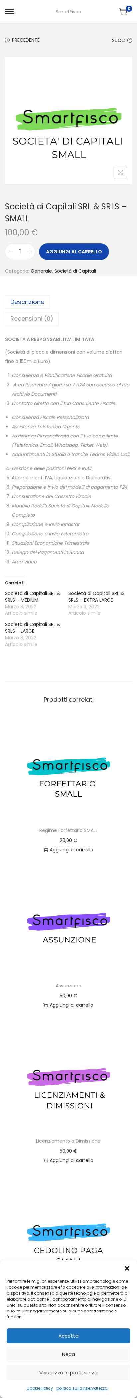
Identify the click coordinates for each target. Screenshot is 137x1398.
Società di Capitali (75, 271)
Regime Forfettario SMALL (68, 830)
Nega (68, 1354)
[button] (127, 1268)
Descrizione (27, 302)
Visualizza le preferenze (68, 1372)
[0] (123, 12)
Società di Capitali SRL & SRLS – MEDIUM (33, 596)
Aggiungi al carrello (74, 251)
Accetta (68, 1335)
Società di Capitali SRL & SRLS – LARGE (33, 627)
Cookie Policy (39, 1388)
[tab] (68, 302)
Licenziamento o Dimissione (68, 1141)
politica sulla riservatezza (82, 1388)
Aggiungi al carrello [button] (71, 849)
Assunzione (68, 985)
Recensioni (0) (31, 318)
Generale (41, 271)
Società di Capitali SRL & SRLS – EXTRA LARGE (96, 596)
